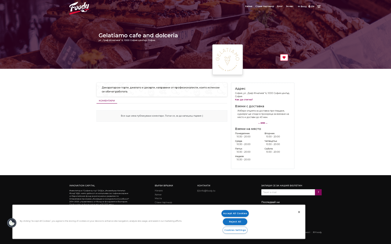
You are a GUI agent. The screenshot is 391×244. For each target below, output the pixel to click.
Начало (159, 190)
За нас (289, 6)
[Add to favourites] (284, 57)
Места (158, 198)
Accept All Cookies (235, 213)
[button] (12, 223)
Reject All (235, 221)
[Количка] (319, 6)
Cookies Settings (235, 230)
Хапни (248, 6)
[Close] (299, 212)
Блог (280, 6)
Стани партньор (264, 6)
